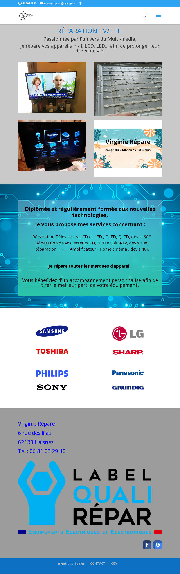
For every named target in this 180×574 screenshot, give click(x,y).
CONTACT (97, 563)
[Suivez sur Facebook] (147, 544)
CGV (114, 563)
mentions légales (71, 563)
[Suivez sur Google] (157, 544)
